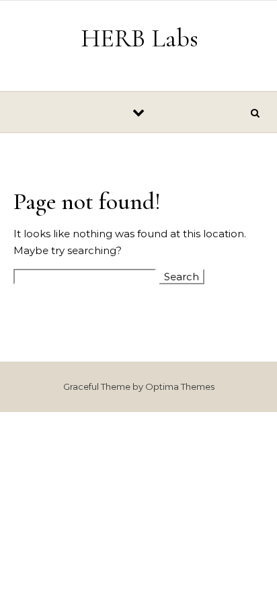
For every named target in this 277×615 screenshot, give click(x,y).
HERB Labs (139, 38)
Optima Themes (179, 386)
